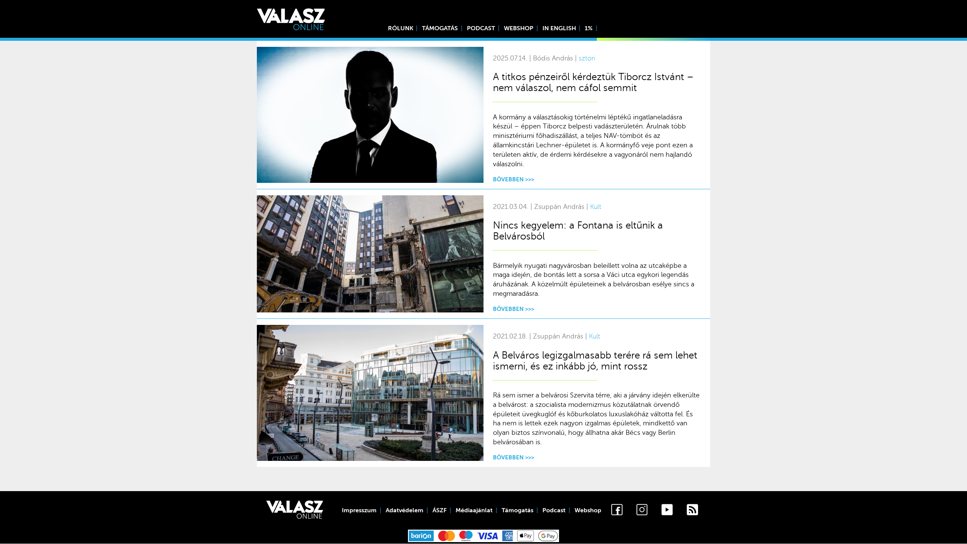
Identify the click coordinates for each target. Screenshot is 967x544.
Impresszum (359, 510)
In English (559, 28)
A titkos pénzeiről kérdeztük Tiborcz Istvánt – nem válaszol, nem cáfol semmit (593, 82)
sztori (587, 58)
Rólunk (400, 28)
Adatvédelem (404, 510)
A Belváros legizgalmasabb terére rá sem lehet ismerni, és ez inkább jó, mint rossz (595, 361)
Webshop (518, 28)
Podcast (481, 28)
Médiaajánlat (474, 510)
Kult (595, 206)
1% (589, 28)
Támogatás (440, 28)
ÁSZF (439, 510)
